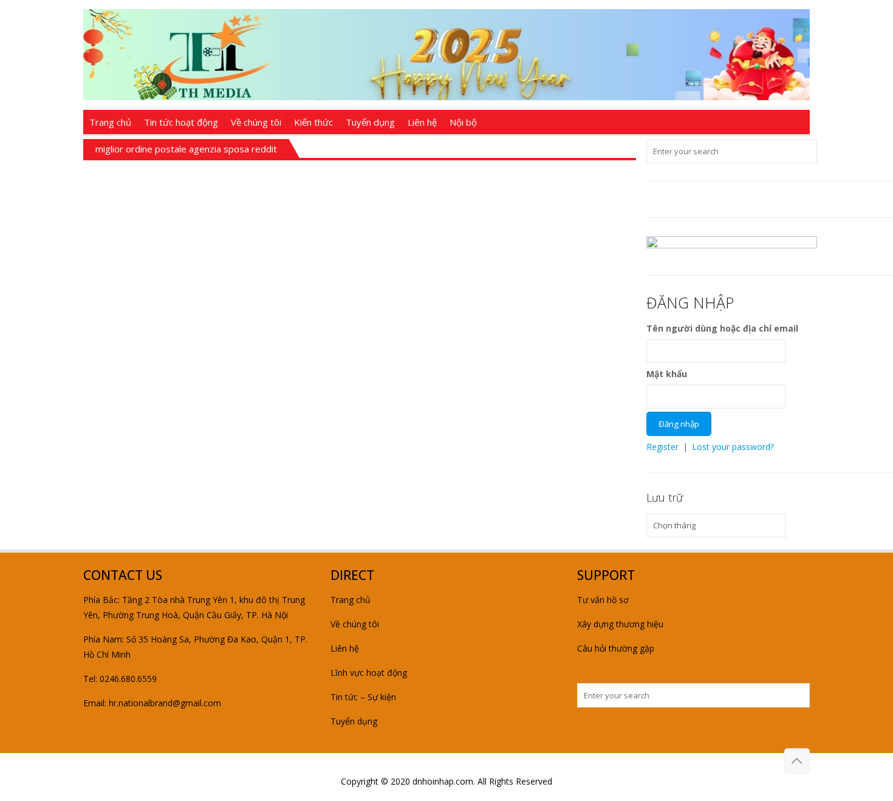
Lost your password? (733, 446)
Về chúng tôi (354, 624)
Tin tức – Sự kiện (363, 697)
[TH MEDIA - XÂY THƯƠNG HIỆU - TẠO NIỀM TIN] (446, 54)
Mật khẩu (666, 374)
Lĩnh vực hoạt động (368, 672)
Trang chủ (350, 599)
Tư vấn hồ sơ (603, 599)
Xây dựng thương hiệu (620, 624)
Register (662, 446)
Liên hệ (344, 648)
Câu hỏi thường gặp (615, 648)
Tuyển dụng (353, 721)
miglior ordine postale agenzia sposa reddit (186, 149)
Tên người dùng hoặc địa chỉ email (722, 328)
